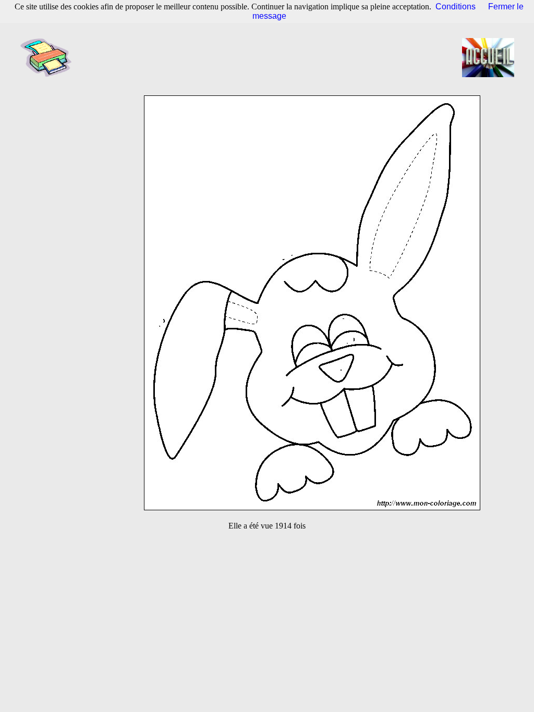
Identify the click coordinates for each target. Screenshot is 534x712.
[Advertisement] (270, 57)
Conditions (455, 6)
